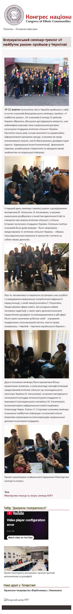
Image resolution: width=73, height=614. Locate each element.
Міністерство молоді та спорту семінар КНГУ (28, 495)
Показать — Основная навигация (20, 29)
